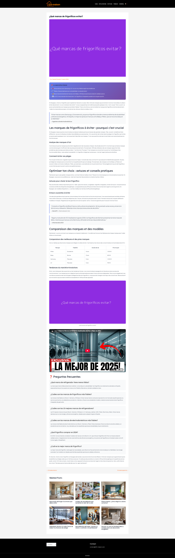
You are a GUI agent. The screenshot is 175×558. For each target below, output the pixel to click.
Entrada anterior (52, 470)
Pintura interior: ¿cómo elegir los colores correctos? (113, 502)
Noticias (109, 4)
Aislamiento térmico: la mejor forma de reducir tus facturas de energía (61, 527)
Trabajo (115, 4)
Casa (96, 4)
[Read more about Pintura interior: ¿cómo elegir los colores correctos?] (113, 490)
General (121, 4)
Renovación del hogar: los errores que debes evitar (60, 502)
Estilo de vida (102, 4)
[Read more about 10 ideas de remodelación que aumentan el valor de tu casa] (87, 490)
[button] (126, 3)
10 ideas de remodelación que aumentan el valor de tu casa (84, 502)
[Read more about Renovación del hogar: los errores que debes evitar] (61, 490)
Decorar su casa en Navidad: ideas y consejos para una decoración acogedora (112, 528)
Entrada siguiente (122, 470)
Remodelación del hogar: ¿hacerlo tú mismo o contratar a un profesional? (86, 527)
